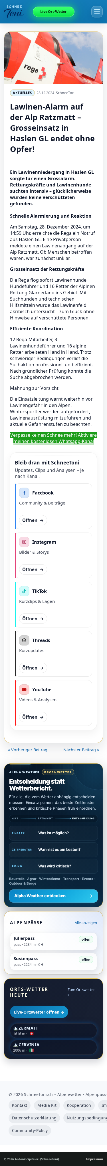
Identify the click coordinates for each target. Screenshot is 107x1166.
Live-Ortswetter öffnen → (39, 1012)
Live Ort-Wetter (53, 11)
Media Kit (46, 1105)
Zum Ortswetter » (81, 992)
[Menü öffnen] (97, 11)
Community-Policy (30, 1130)
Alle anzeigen (86, 922)
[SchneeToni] (17, 12)
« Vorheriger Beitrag (27, 749)
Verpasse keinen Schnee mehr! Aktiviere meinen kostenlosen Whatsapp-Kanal (53, 438)
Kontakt (19, 1105)
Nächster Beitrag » (81, 749)
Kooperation (79, 1105)
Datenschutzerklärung (34, 1118)
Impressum (94, 1159)
